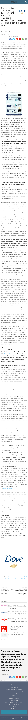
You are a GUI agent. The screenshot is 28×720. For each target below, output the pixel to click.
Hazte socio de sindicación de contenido (14, 702)
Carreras (14, 706)
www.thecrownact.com (8, 488)
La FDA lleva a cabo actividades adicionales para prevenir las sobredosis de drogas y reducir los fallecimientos (21, 592)
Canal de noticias (14, 687)
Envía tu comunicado (14, 712)
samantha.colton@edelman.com (8, 545)
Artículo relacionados (6, 599)
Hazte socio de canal (14, 704)
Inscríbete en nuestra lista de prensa (14, 689)
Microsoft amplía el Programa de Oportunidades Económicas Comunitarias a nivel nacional (7, 591)
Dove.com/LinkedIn (9, 353)
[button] (26, 2)
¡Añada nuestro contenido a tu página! (14, 691)
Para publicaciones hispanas (14, 693)
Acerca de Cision (14, 700)
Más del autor (4, 601)
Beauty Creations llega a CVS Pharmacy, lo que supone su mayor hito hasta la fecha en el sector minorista (18, 607)
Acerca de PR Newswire (14, 698)
